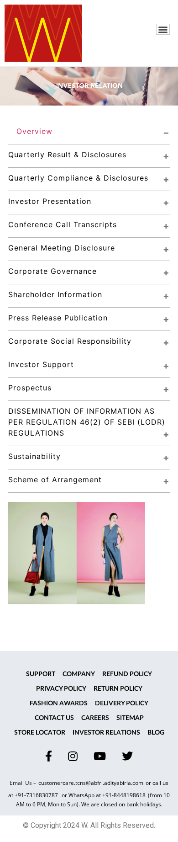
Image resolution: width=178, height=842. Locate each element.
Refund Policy (127, 674)
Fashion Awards (59, 703)
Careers (95, 718)
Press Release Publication (58, 317)
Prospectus (30, 387)
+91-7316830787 (37, 795)
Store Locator (39, 733)
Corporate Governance (52, 271)
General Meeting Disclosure (61, 247)
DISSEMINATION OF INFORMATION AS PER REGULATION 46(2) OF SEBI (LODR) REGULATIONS (88, 421)
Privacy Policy (61, 689)
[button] (163, 29)
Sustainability (34, 456)
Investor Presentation (49, 201)
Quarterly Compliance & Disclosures (78, 177)
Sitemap (130, 718)
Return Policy (118, 689)
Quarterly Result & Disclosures (67, 154)
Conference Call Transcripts (62, 224)
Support (40, 674)
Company (79, 674)
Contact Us (54, 718)
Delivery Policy (121, 703)
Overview (34, 131)
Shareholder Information (55, 294)
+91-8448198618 (124, 795)
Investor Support (41, 364)
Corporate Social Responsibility (69, 341)
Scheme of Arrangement (55, 479)
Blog (155, 733)
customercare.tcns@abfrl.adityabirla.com (90, 783)
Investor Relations (106, 733)
